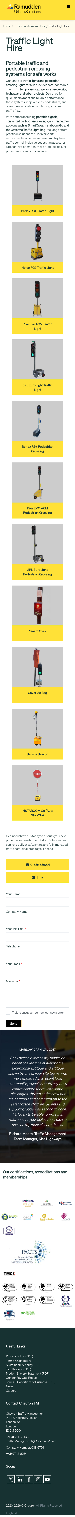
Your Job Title (15, 929)
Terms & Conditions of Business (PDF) (30, 1382)
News (9, 1386)
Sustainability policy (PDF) (23, 1365)
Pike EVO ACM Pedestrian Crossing (37, 510)
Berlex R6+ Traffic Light (37, 211)
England (11, 1513)
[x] (11, 1479)
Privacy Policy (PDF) (19, 1356)
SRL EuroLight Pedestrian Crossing (37, 572)
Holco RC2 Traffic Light (37, 268)
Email (40, 877)
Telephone (13, 946)
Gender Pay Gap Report (21, 1378)
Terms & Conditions (18, 1361)
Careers (11, 1391)
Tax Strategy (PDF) (18, 1369)
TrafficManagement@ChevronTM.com (31, 1441)
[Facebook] (29, 1479)
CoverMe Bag (37, 693)
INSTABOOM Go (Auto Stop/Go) (37, 813)
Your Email (13, 964)
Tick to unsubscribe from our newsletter (38, 1012)
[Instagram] (38, 1479)
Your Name (13, 894)
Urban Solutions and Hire (29, 26)
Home (7, 26)
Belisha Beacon (37, 754)
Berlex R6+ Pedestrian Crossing (37, 448)
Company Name (16, 912)
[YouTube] (47, 1479)
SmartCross (37, 631)
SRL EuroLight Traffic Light (37, 387)
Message (12, 981)
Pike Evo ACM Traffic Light (37, 326)
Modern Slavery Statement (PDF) (28, 1373)
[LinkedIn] (20, 1479)
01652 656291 (40, 865)
